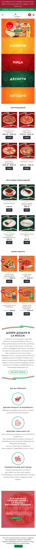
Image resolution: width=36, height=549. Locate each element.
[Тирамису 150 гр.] (9, 192)
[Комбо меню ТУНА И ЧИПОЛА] (9, 294)
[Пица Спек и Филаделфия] (9, 150)
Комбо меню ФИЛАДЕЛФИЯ (9, 275)
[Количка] (33, 15)
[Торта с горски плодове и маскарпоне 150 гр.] (9, 223)
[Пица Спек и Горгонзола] (27, 120)
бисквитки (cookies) (20, 538)
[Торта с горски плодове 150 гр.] (27, 192)
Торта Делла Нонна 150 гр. (27, 234)
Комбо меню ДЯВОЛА (27, 275)
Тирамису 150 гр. (9, 203)
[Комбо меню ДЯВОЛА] (27, 263)
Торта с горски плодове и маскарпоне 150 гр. (9, 235)
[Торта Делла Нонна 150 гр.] (27, 223)
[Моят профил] (29, 14)
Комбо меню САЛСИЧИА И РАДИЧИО (26, 307)
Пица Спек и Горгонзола (27, 131)
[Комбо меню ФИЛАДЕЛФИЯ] (9, 263)
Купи (9, 210)
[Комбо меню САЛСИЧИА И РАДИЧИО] (27, 294)
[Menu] (2, 14)
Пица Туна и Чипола (27, 161)
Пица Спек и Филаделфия (9, 162)
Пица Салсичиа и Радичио (9, 131)
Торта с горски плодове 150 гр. (26, 204)
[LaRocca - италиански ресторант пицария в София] (17, 15)
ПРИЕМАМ (18, 546)
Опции (9, 137)
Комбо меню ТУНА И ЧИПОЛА (9, 306)
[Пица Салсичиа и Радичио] (9, 120)
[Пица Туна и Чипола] (27, 150)
